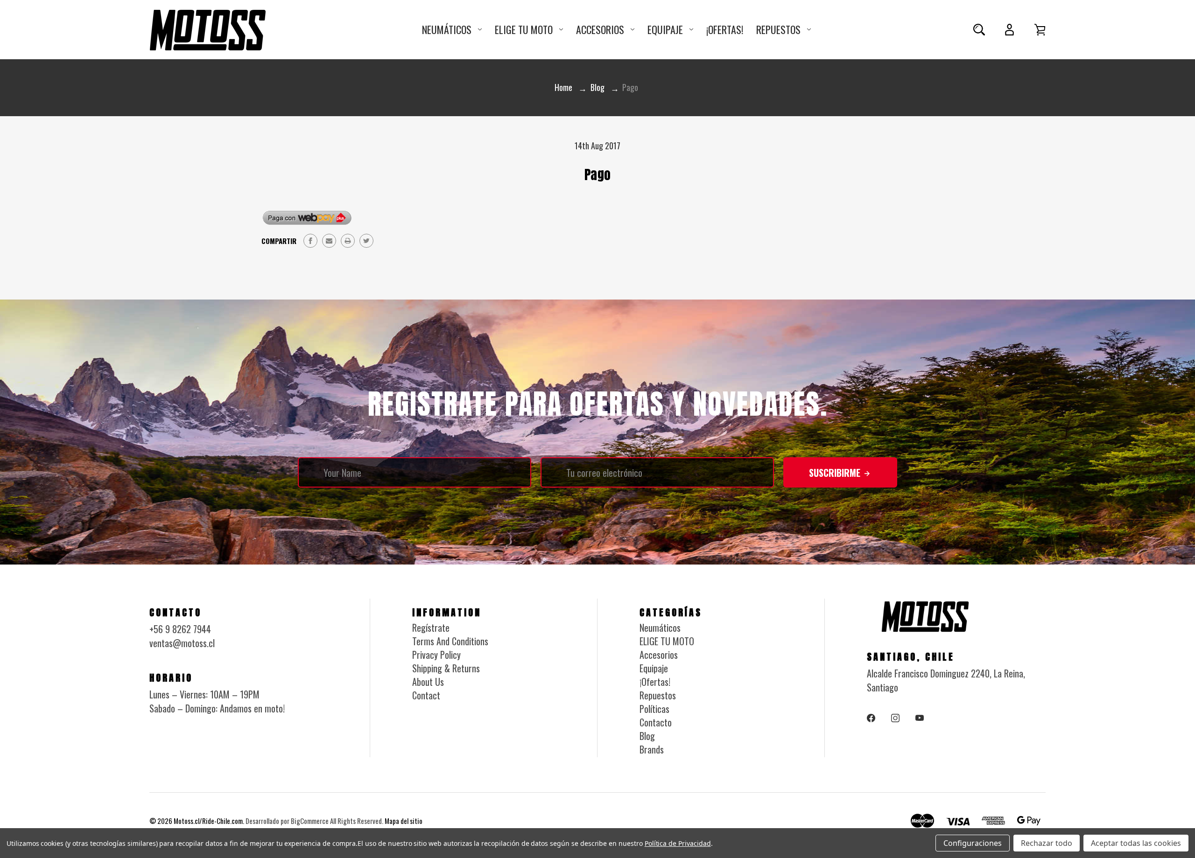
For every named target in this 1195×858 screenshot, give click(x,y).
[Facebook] (310, 241)
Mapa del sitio (403, 821)
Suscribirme (836, 473)
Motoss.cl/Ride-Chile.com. (209, 821)
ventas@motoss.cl (182, 643)
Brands (652, 749)
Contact (426, 695)
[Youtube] (919, 718)
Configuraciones (972, 843)
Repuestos (778, 29)
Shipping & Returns (446, 668)
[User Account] (1009, 29)
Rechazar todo (1046, 843)
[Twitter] (366, 241)
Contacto (656, 722)
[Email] (329, 241)
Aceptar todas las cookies (1136, 843)
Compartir (278, 241)
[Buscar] (979, 29)
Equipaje (665, 29)
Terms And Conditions (450, 641)
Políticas (654, 709)
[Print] (348, 241)
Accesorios (600, 29)
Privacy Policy (436, 655)
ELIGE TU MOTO (524, 29)
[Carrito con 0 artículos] (1040, 29)
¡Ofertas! (724, 29)
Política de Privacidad (678, 843)
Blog (647, 736)
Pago (597, 174)
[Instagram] (895, 718)
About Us (428, 682)
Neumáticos (446, 29)
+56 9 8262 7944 (180, 629)
